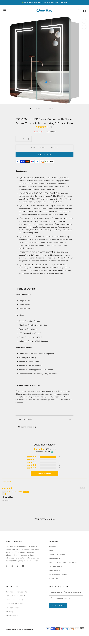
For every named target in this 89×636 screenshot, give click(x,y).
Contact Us (53, 578)
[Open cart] (84, 10)
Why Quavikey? (25, 419)
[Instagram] (17, 566)
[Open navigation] (4, 10)
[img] (7, 488)
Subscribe (58, 606)
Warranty (9, 612)
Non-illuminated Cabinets (16, 596)
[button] (41, 127)
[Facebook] (7, 566)
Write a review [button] (44, 473)
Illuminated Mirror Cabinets (16, 592)
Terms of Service (55, 566)
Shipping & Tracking (27, 427)
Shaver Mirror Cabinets (15, 600)
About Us (52, 546)
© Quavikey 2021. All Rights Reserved (20, 629)
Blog (51, 550)
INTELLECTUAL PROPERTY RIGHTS (63, 562)
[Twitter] (12, 566)
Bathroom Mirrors (12, 608)
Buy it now (44, 155)
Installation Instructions (58, 574)
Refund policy (54, 558)
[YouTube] (23, 566)
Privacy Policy (54, 570)
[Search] (79, 10)
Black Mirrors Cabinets (14, 604)
